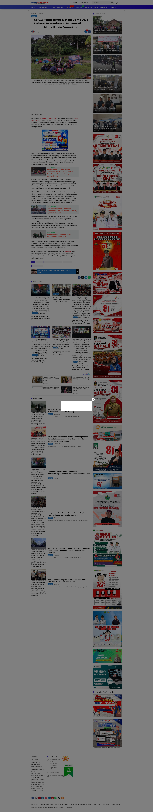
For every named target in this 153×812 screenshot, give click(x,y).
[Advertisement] (76, 406)
